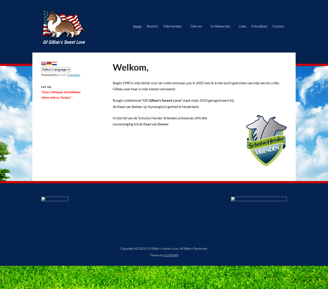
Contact (278, 26)
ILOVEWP (171, 255)
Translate (73, 75)
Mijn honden (172, 26)
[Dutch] (54, 63)
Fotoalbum (259, 26)
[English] (43, 63)
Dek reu (196, 26)
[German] (49, 63)
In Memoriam (220, 26)
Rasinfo (152, 26)
